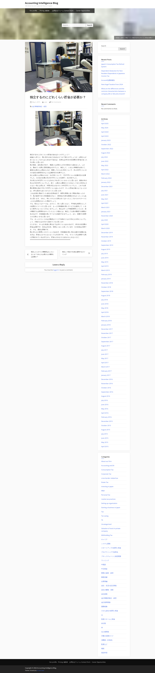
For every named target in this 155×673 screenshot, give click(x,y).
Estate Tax (104, 482)
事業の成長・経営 (107, 573)
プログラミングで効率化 (109, 552)
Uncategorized (106, 524)
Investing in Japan (107, 486)
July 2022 (104, 157)
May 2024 (104, 128)
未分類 (103, 623)
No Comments (56, 102)
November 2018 (107, 283)
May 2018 (104, 308)
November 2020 (107, 216)
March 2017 (105, 367)
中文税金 (104, 569)
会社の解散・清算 (107, 590)
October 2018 (106, 287)
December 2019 (107, 232)
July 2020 (104, 220)
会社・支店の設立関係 (109, 586)
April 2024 (104, 132)
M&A (103, 491)
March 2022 (105, 174)
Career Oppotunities (83, 11)
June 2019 (104, 258)
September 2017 (107, 342)
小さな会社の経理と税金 (109, 611)
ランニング (105, 560)
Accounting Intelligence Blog (41, 3)
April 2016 (104, 413)
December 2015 (107, 421)
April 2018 (104, 312)
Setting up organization (109, 503)
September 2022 (107, 149)
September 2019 (107, 245)
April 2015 (104, 446)
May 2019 (104, 262)
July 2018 (104, 300)
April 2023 (104, 136)
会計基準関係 (105, 602)
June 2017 (104, 354)
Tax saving (104, 516)
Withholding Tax (106, 535)
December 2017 (107, 329)
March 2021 (105, 207)
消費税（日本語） (107, 640)
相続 (102, 648)
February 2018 (106, 321)
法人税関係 (105, 632)
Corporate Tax (106, 474)
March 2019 (105, 270)
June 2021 (104, 195)
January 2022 (106, 182)
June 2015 (104, 438)
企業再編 (104, 581)
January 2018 (106, 325)
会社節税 (104, 594)
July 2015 (104, 434)
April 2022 (104, 170)
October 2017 (106, 337)
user (45, 102)
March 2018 (105, 316)
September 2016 (107, 392)
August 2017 (105, 346)
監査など (104, 644)
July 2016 (104, 400)
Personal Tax (105, 495)
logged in (56, 270)
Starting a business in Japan (110, 507)
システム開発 (105, 544)
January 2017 (106, 375)
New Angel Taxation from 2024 (112, 84)
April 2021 (104, 203)
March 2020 (105, 228)
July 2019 (104, 254)
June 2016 (104, 404)
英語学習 (104, 653)
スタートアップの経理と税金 (111, 548)
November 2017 (107, 333)
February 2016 (106, 417)
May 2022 (104, 165)
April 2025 (104, 123)
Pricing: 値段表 (44, 11)
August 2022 (105, 153)
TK (102, 520)
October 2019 (106, 241)
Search (103, 46)
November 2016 (107, 383)
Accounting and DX (107, 465)
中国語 (103, 565)
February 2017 (106, 371)
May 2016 (104, 409)
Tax (102, 512)
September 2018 (107, 291)
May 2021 (104, 199)
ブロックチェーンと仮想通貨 (111, 556)
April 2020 (104, 224)
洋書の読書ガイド (107, 636)
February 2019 (106, 274)
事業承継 (104, 577)
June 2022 (104, 161)
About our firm (106, 461)
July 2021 (104, 191)
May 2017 (104, 358)
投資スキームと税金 (108, 619)
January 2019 (106, 279)
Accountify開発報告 (108, 80)
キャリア (104, 539)
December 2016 (107, 379)
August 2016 (105, 396)
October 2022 (106, 144)
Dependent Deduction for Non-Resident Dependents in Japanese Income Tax (113, 73)
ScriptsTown (40, 670)
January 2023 (106, 140)
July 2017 (104, 350)
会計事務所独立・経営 (39, 106)
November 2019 (107, 237)
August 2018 (105, 295)
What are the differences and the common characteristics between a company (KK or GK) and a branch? (113, 91)
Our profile (33, 11)
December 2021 (107, 186)
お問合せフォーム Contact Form (62, 11)
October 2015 (106, 425)
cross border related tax (109, 478)
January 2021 (106, 212)
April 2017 (104, 363)
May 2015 (104, 442)
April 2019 (104, 266)
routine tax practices (108, 499)
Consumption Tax (107, 470)
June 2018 (104, 304)
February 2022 (106, 178)
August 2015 (105, 430)
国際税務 (104, 606)
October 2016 (106, 388)
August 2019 (105, 249)
